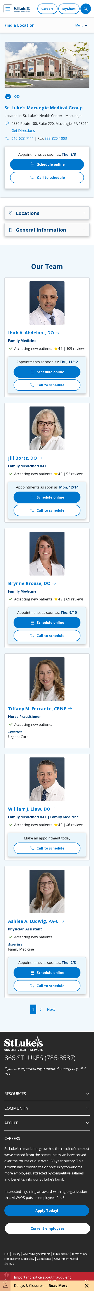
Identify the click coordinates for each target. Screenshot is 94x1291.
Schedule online (47, 164)
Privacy (16, 1254)
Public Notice (61, 1254)
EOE (6, 1254)
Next (51, 1009)
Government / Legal (66, 1259)
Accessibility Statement (36, 1254)
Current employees (47, 1228)
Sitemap (9, 1263)
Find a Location (19, 25)
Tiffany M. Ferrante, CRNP (40, 708)
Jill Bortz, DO (25, 458)
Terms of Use (80, 1254)
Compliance (44, 1259)
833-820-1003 (52, 138)
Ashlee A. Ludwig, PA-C (36, 921)
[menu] (7, 8)
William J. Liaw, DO (32, 809)
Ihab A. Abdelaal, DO (34, 332)
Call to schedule (47, 177)
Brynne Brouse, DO (32, 583)
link (16, 96)
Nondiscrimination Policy (19, 1259)
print (8, 96)
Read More (58, 1285)
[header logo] (22, 9)
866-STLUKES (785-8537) (39, 1057)
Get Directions (23, 130)
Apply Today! (46, 1210)
